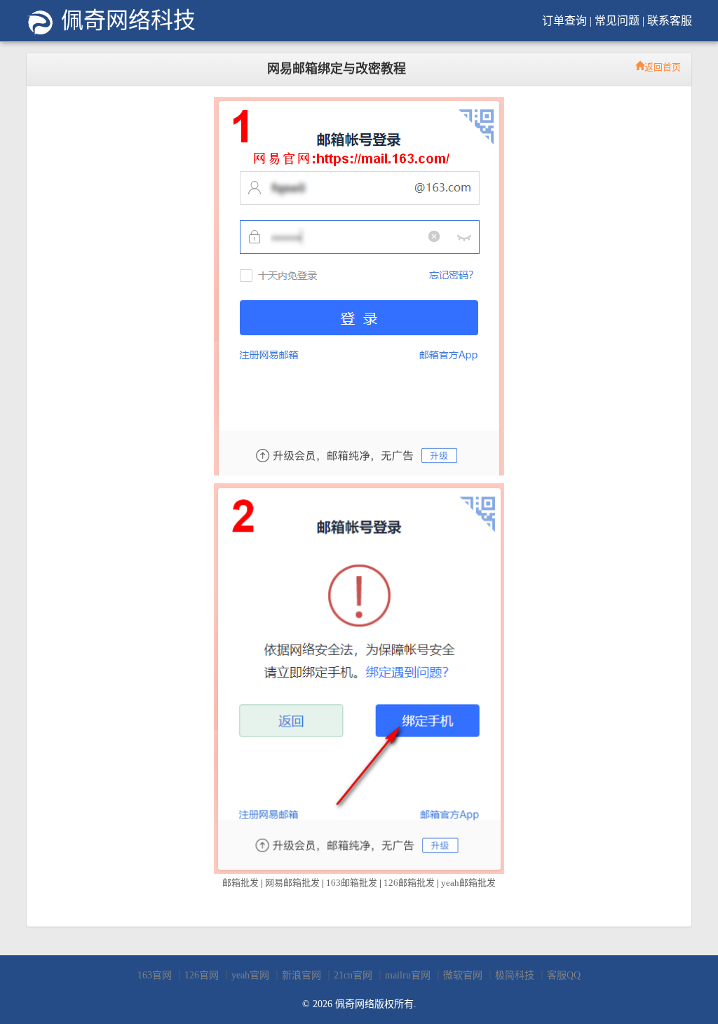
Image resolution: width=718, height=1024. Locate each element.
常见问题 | (619, 21)
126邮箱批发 (409, 882)
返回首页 (662, 65)
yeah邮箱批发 (468, 882)
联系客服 (669, 21)
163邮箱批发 (351, 882)
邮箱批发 (240, 882)
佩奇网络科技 (125, 20)
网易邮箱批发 (292, 882)
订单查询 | (567, 21)
